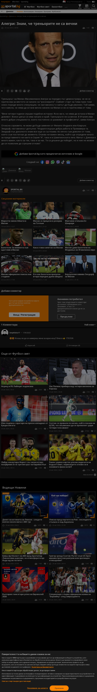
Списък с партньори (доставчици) (16, 681)
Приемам (59, 688)
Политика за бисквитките (42, 667)
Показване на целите (37, 688)
